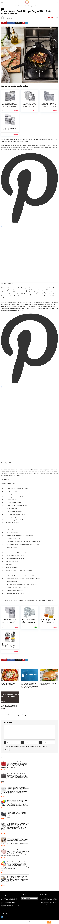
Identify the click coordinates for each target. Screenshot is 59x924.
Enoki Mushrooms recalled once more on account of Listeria (9, 706)
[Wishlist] (29, 922)
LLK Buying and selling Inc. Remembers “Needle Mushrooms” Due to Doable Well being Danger (29, 685)
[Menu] (1, 2)
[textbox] (29, 899)
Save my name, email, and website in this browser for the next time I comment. (26, 746)
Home (2, 6)
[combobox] (29, 898)
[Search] (56, 2)
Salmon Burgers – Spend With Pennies (48, 684)
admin (7, 17)
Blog (6, 6)
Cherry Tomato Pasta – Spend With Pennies (8, 684)
